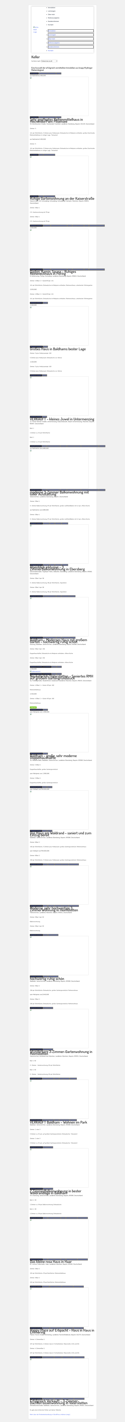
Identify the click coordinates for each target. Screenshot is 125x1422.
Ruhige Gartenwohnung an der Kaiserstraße (62, 198)
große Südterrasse (49, 154)
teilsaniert (73, 1078)
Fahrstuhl (63, 446)
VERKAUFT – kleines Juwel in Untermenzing (62, 419)
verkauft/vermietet (36, 446)
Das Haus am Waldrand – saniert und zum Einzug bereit (60, 834)
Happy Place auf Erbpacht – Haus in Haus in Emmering (62, 1331)
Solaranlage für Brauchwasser (90, 446)
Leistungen (51, 11)
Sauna (86, 225)
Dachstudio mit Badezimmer (59, 225)
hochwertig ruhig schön (47, 978)
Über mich (51, 14)
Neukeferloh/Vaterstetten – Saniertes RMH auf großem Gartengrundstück (61, 677)
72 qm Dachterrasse (48, 1357)
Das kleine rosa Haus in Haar (51, 1261)
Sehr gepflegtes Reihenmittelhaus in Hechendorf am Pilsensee (56, 120)
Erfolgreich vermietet (54, 1218)
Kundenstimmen (53, 21)
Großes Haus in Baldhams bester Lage (58, 348)
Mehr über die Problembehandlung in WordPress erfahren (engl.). (50, 1414)
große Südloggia (64, 1078)
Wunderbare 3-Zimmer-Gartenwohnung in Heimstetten (61, 1052)
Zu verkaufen (34, 154)
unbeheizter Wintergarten (97, 225)
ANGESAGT (46, 1286)
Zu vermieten (34, 73)
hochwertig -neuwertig (74, 446)
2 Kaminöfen (46, 225)
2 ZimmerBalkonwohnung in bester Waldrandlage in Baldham (55, 1191)
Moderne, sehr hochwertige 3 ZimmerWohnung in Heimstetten (54, 909)
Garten (59, 73)
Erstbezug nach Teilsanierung (47, 73)
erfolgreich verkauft (36, 375)
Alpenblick (46, 523)
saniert (59, 666)
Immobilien (51, 8)
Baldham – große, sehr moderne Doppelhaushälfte (53, 756)
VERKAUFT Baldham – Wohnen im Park (58, 1122)
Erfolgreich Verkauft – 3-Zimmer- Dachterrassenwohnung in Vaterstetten (59, 1401)
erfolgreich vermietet (36, 225)
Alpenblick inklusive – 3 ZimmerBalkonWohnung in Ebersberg (57, 568)
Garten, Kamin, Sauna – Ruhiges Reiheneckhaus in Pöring (53, 272)
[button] (69, 28)
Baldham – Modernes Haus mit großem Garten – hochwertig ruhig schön (58, 640)
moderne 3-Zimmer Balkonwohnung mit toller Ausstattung (59, 493)
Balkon (44, 375)
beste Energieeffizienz (53, 446)
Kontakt (50, 25)
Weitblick (102, 446)
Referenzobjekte (53, 18)
